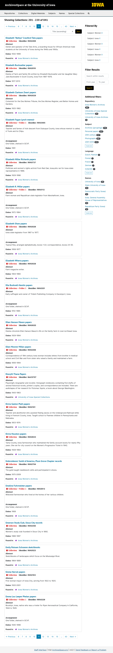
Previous (10, 26)
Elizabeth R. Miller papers (18, 186)
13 (48, 26)
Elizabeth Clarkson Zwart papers (21, 92)
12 (43, 26)
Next (73, 26)
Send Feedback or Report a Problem (91, 650)
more (88, 146)
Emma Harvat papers (15, 571)
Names (62, 13)
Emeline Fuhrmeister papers (19, 485)
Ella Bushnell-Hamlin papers (19, 285)
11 (39, 26)
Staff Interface (40, 650)
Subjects (52, 13)
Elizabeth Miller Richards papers (21, 159)
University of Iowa (94, 181)
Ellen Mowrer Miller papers (18, 346)
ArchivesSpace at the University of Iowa (30, 5)
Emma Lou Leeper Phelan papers (21, 596)
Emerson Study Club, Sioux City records (24, 522)
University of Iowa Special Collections (34, 397)
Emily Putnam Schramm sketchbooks (23, 547)
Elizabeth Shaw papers (16, 223)
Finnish (89, 158)
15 (57, 26)
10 (34, 26)
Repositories (9, 13)
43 (66, 26)
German (89, 165)
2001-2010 (91, 142)
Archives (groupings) (95, 128)
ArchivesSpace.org (60, 650)
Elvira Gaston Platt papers (18, 404)
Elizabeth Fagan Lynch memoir (20, 119)
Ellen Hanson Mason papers (19, 322)
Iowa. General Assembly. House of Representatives (96, 200)
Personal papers (94, 131)
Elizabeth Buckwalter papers (19, 65)
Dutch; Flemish (92, 155)
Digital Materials (38, 13)
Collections (23, 13)
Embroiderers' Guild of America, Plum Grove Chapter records (34, 461)
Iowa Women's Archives (28, 58)
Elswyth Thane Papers (16, 374)
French (89, 162)
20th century (92, 135)
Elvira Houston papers (16, 433)
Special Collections (76, 13)
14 (52, 26)
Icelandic (89, 169)
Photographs (92, 138)
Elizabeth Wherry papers (17, 260)
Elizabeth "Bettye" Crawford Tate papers (24, 37)
